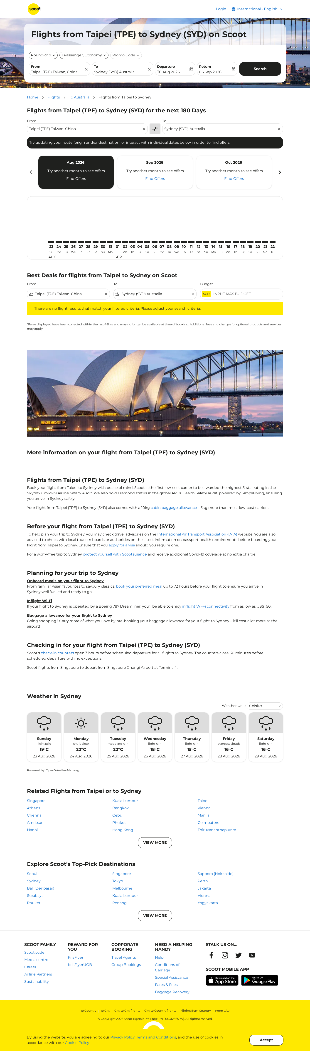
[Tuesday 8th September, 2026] (169, 242)
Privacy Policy (122, 1037)
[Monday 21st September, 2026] (265, 242)
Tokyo (117, 881)
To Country (88, 1010)
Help (159, 957)
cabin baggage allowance (174, 507)
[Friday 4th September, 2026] (140, 242)
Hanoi (32, 830)
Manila (203, 815)
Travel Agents (123, 957)
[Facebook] (211, 955)
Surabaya (35, 895)
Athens (33, 808)
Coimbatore (208, 822)
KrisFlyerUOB (80, 965)
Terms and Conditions (156, 1037)
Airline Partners (38, 974)
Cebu (117, 815)
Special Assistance (171, 977)
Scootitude (34, 952)
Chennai (34, 815)
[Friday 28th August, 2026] (88, 242)
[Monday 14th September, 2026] (214, 242)
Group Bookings (126, 965)
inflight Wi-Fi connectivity (205, 606)
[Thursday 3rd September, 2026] (132, 242)
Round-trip (41, 55)
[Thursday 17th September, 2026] (236, 242)
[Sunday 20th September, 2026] (258, 242)
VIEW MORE (155, 842)
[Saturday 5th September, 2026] (147, 242)
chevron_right (279, 172)
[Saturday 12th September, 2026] (199, 242)
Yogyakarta (208, 903)
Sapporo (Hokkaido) (216, 874)
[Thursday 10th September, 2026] (184, 242)
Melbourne (122, 888)
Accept (266, 1040)
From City (222, 1010)
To (96, 66)
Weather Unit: (234, 706)
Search (260, 69)
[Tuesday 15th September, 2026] (221, 242)
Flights (53, 97)
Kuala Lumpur (125, 801)
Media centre (36, 960)
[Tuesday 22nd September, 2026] (273, 242)
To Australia (79, 97)
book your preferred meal (139, 586)
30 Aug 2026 (168, 72)
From (35, 66)
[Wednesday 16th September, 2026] (228, 242)
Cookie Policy (77, 1043)
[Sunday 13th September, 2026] (206, 242)
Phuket (119, 822)
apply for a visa (122, 545)
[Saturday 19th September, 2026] (250, 242)
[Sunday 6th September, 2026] (154, 242)
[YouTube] (252, 955)
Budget (206, 284)
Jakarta (204, 888)
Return (205, 66)
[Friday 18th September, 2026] (243, 242)
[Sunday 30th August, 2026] (103, 242)
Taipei (203, 801)
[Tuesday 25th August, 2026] (66, 242)
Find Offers (76, 178)
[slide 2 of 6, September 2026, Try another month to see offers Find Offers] (155, 172)
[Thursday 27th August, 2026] (81, 242)
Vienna (204, 808)
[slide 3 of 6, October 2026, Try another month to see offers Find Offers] (234, 172)
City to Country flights (160, 1010)
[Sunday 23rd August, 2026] (51, 242)
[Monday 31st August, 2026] (110, 242)
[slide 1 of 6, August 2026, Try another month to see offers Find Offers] (76, 172)
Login (221, 9)
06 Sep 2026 (210, 72)
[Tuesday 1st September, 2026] (118, 242)
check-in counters (57, 653)
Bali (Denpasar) (40, 888)
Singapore (36, 801)
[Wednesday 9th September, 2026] (177, 242)
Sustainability (36, 981)
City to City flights (127, 1010)
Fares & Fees (166, 985)
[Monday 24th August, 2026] (59, 242)
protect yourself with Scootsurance (115, 554)
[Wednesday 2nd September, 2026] (125, 242)
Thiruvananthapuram (217, 830)
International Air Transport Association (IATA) (197, 534)
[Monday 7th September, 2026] (162, 242)
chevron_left (30, 172)
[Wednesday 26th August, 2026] (73, 242)
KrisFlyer (75, 957)
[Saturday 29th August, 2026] (95, 242)
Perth (203, 881)
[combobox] (57, 72)
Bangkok (120, 808)
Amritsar (34, 822)
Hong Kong (122, 830)
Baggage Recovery (172, 992)
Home (32, 97)
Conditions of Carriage (167, 967)
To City (105, 1010)
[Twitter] (238, 955)
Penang (119, 903)
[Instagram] (224, 955)
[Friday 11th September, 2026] (191, 242)
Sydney (34, 881)
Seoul (32, 874)
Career (30, 967)
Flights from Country (195, 1010)
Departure (166, 66)
